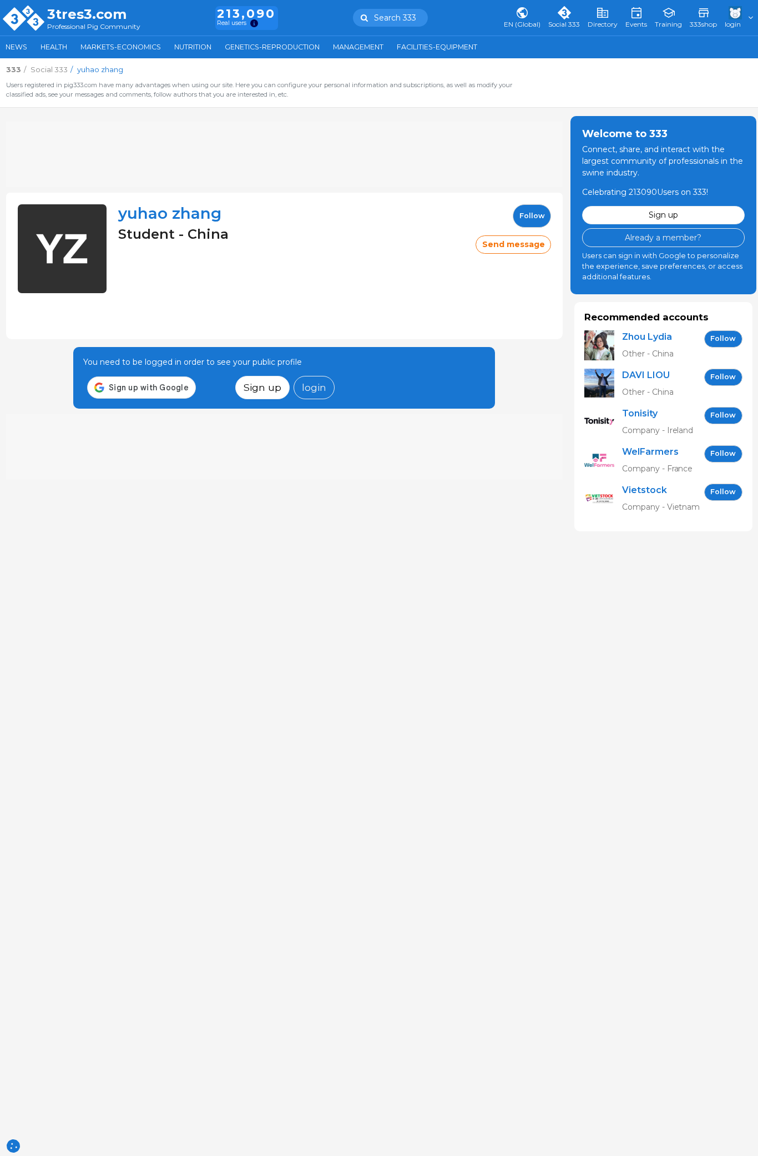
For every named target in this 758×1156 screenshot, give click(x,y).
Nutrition (192, 47)
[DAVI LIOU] (603, 383)
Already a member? (663, 237)
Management (358, 47)
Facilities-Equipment (437, 47)
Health (54, 47)
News (16, 47)
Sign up (262, 387)
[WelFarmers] (603, 460)
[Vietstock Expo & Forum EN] (603, 498)
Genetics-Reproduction (272, 47)
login (314, 387)
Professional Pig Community (93, 27)
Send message (513, 244)
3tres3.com (87, 14)
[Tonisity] (603, 421)
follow (532, 216)
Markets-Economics (120, 47)
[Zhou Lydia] (603, 345)
